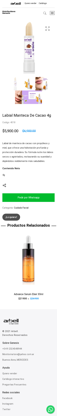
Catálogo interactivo (13, 379)
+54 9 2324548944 (12, 348)
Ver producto (9, 286)
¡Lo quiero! (11, 217)
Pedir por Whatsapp (29, 197)
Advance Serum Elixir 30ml (28, 294)
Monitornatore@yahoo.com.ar (18, 354)
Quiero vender (30, 3)
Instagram (7, 404)
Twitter (6, 409)
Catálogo (43, 3)
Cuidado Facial (21, 207)
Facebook (7, 398)
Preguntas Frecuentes (14, 384)
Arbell (14, 331)
